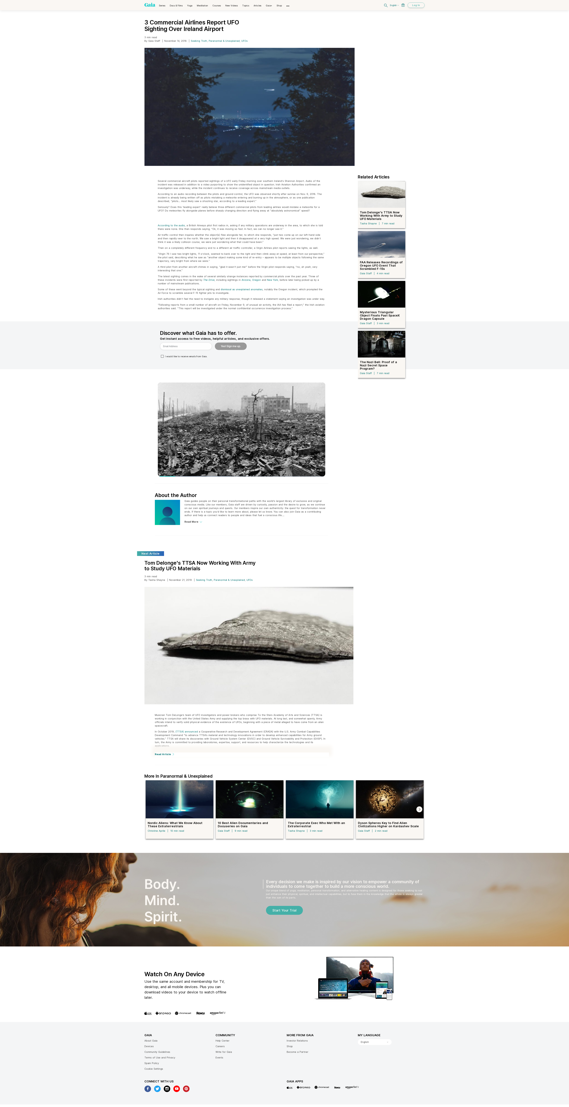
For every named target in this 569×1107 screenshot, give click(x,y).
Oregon (256, 279)
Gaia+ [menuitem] (269, 5)
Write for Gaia (224, 1051)
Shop (290, 1046)
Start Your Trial (284, 910)
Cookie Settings (153, 1068)
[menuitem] (162, 4)
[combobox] (375, 1042)
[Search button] (386, 5)
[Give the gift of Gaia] (403, 5)
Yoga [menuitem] (189, 5)
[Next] (419, 809)
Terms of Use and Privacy (159, 1057)
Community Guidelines (157, 1051)
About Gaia (151, 1040)
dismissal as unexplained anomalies (242, 289)
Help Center (223, 1040)
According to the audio (171, 225)
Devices (149, 1046)
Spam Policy (151, 1063)
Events (219, 1057)
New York (272, 279)
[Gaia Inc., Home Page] (149, 5)
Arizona (246, 279)
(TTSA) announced (186, 731)
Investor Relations (297, 1040)
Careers (220, 1046)
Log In (416, 5)
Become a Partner (297, 1051)
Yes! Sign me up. (231, 346)
